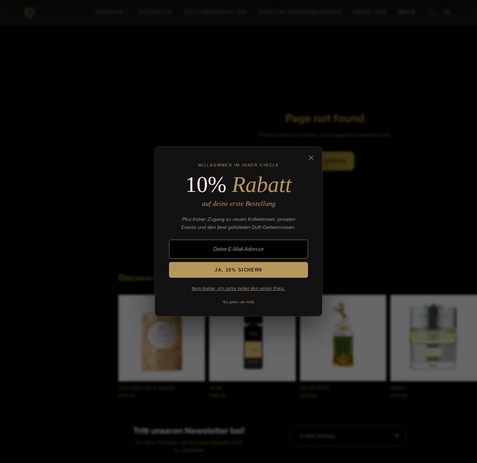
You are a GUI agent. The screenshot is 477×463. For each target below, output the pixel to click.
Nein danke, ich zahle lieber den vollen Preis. (238, 288)
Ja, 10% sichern (238, 269)
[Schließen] (311, 158)
